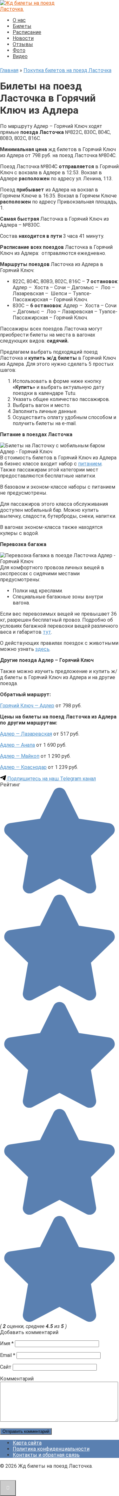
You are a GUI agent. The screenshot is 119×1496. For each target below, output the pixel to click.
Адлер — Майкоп (19, 756)
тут (47, 632)
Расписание (27, 32)
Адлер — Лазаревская (26, 734)
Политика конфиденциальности (51, 1449)
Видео (20, 56)
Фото (19, 50)
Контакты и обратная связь (46, 1455)
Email (7, 1355)
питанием (90, 464)
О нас (19, 20)
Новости (23, 38)
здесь (42, 649)
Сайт (5, 1367)
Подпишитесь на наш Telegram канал (51, 779)
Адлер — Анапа (17, 745)
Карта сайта (27, 1443)
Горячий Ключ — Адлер (27, 706)
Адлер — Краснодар (23, 767)
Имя (7, 1343)
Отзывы (23, 44)
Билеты (22, 26)
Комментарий (17, 1379)
